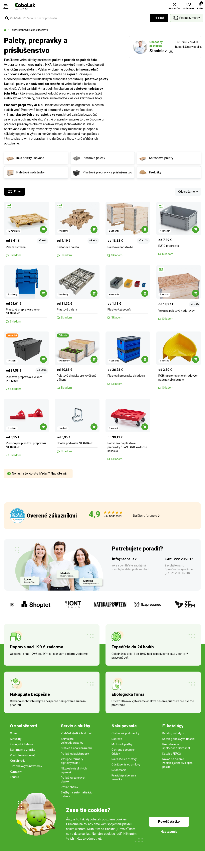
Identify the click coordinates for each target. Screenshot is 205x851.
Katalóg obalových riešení (178, 739)
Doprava (117, 739)
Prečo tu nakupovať (22, 755)
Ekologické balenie (21, 744)
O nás (13, 733)
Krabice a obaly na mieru (76, 748)
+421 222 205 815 (179, 559)
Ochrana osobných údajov (123, 751)
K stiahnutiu (17, 760)
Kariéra (14, 777)
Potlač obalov (69, 787)
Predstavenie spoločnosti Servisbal (176, 746)
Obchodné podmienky (125, 733)
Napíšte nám (60, 473)
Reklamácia (119, 770)
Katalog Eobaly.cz (173, 733)
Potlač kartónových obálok (73, 779)
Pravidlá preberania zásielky (124, 777)
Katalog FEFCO (171, 753)
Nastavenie (169, 832)
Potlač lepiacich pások (75, 753)
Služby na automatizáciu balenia (76, 794)
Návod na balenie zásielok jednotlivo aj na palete (177, 762)
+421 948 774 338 (186, 42)
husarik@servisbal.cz (188, 46)
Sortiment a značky (22, 749)
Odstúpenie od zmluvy (126, 764)
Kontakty (16, 771)
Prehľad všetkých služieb (76, 733)
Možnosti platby (122, 744)
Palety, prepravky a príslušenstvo (29, 29)
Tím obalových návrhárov (26, 766)
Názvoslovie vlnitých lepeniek (74, 770)
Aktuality (15, 739)
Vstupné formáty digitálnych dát (72, 760)
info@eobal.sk (124, 559)
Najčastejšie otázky (124, 759)
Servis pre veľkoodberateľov (72, 740)
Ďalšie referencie (145, 516)
